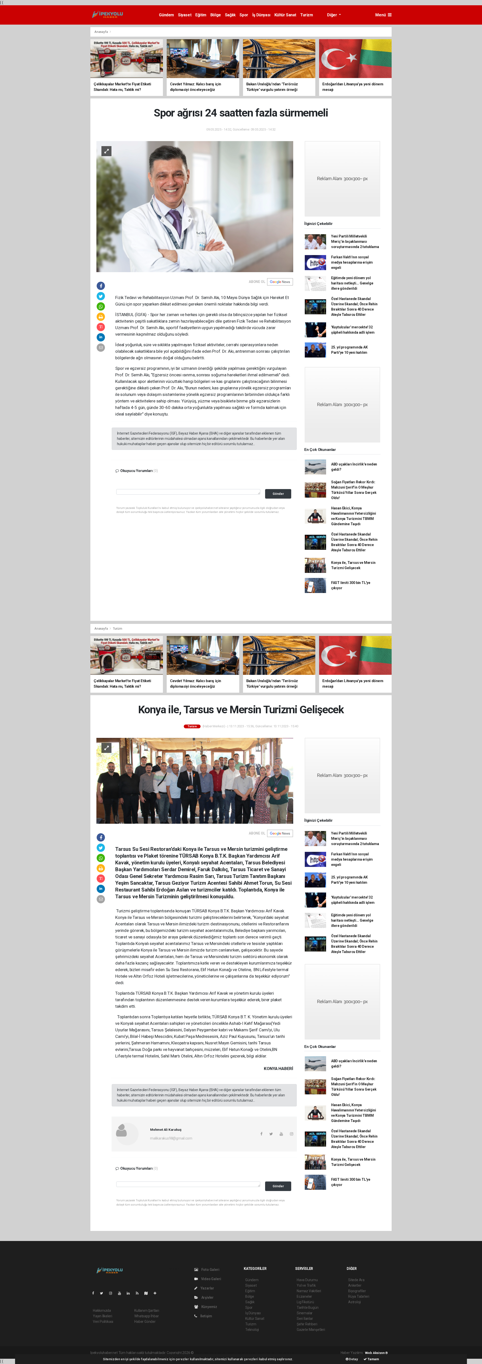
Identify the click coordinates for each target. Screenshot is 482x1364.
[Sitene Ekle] (157, 1293)
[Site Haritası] (148, 1293)
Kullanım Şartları (146, 1311)
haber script (287, 1353)
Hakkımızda (102, 1311)
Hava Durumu (307, 1280)
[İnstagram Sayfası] (112, 1293)
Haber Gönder (145, 1322)
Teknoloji (252, 1330)
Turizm (306, 15)
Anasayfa (101, 32)
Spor (243, 15)
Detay (353, 1359)
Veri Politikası (103, 1322)
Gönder (278, 494)
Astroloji (354, 1302)
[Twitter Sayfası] (103, 1293)
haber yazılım (266, 1353)
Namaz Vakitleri (309, 1291)
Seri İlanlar (305, 1319)
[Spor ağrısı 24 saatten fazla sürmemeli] (194, 206)
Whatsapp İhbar (146, 1316)
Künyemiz (209, 1307)
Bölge (215, 15)
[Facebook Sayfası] (95, 1293)
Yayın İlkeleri (102, 1316)
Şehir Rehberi (307, 1324)
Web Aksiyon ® (376, 1353)
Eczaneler (304, 1296)
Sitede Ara (356, 1280)
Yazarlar (207, 1288)
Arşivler (207, 1297)
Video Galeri (210, 1279)
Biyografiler (357, 1291)
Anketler (354, 1285)
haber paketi (226, 1353)
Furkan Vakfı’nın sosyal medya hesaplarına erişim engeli (352, 262)
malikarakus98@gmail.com (171, 1138)
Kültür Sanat (285, 15)
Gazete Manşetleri (311, 1330)
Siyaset (184, 15)
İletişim (206, 1316)
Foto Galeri (210, 1270)
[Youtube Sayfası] (121, 1293)
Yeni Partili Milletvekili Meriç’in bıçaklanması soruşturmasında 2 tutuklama (355, 241)
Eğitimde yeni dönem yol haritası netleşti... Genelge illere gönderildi (352, 283)
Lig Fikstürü (305, 1302)
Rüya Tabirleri (358, 1296)
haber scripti (246, 1353)
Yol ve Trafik (306, 1285)
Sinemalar (305, 1313)
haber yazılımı (205, 1353)
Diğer (332, 15)
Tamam (373, 1359)
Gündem (166, 15)
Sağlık (230, 15)
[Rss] (139, 1293)
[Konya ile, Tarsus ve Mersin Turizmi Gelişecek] (194, 781)
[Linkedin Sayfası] (130, 1293)
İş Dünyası (261, 15)
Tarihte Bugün (308, 1308)
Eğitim (200, 15)
